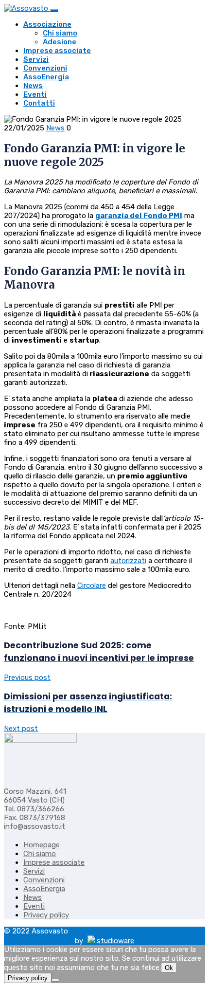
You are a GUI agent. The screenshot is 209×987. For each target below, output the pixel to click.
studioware (115, 940)
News (33, 85)
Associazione (47, 24)
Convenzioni (45, 68)
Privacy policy (46, 915)
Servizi (36, 59)
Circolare (91, 585)
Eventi (35, 94)
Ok (169, 967)
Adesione (59, 41)
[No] (55, 980)
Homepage (41, 845)
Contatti (39, 103)
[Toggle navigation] (54, 10)
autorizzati (128, 560)
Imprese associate (57, 50)
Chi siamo (60, 33)
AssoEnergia (46, 77)
